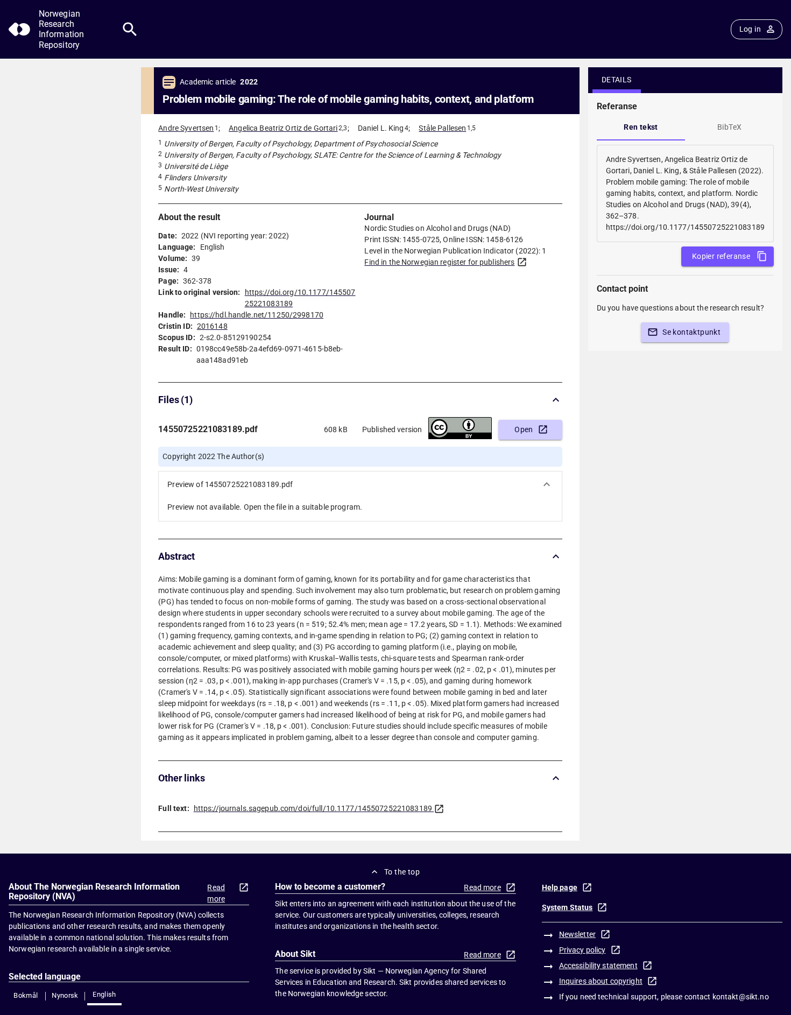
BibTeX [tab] (729, 127)
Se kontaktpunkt (691, 332)
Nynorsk (65, 995)
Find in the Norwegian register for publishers (439, 262)
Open (523, 429)
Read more (216, 893)
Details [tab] (617, 79)
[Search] (130, 29)
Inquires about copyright (600, 981)
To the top (402, 872)
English (104, 994)
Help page (559, 887)
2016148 (212, 326)
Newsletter (577, 934)
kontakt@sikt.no (740, 996)
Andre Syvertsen (186, 128)
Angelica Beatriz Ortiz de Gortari (283, 128)
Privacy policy (582, 950)
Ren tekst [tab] (641, 127)
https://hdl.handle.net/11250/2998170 (256, 315)
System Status (567, 907)
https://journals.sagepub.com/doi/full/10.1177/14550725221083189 (313, 808)
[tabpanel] (685, 193)
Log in (750, 29)
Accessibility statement (598, 965)
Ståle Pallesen (442, 128)
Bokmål (25, 995)
